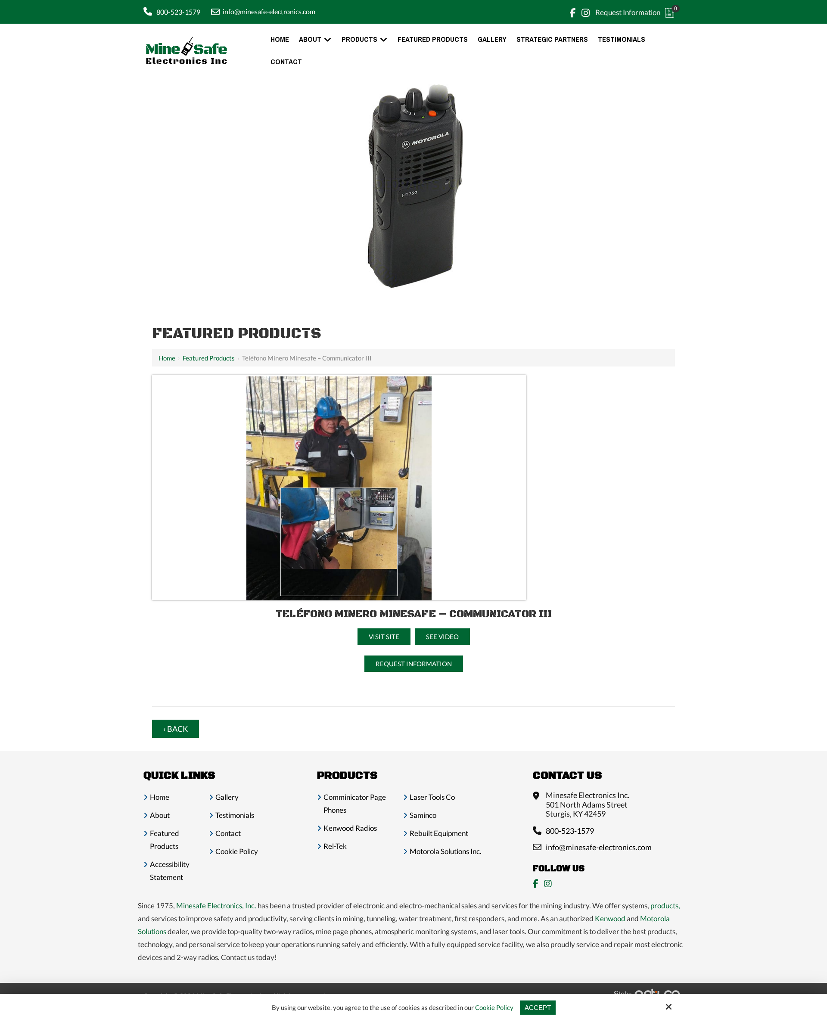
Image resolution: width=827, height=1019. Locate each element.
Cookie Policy (494, 1007)
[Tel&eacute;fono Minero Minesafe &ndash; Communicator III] (339, 382)
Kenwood (610, 918)
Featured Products (209, 358)
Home (167, 358)
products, (665, 905)
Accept (538, 1007)
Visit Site (384, 636)
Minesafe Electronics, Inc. (216, 905)
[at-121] (339, 494)
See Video (442, 636)
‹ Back (175, 728)
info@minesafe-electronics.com (269, 11)
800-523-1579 (178, 12)
